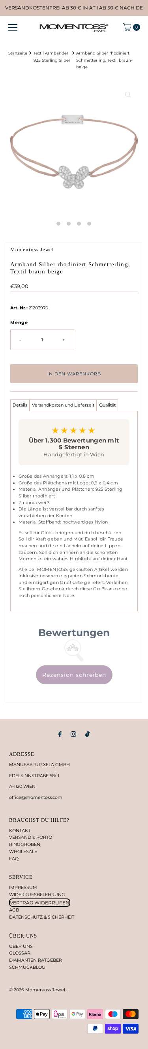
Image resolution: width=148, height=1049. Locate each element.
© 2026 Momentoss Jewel (37, 990)
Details (20, 405)
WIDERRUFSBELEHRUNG (37, 894)
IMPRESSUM (23, 887)
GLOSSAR (19, 953)
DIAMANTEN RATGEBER (35, 960)
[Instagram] (73, 734)
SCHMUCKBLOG (27, 967)
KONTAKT (19, 830)
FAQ (14, 858)
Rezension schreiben (74, 674)
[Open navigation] (12, 27)
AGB (14, 910)
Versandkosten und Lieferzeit (63, 405)
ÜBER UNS (21, 946)
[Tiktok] (87, 734)
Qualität (107, 405)
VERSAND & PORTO (30, 837)
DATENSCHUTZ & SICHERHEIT (41, 917)
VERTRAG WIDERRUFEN (39, 903)
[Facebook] (60, 734)
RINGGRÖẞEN (24, 844)
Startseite (17, 53)
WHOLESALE (23, 851)
